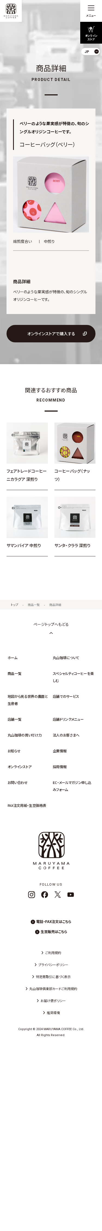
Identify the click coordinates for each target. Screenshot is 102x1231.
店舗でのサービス (66, 696)
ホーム (12, 657)
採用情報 (60, 766)
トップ (14, 605)
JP (93, 64)
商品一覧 (34, 605)
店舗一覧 (14, 719)
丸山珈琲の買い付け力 (25, 735)
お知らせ (14, 750)
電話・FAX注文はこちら (53, 921)
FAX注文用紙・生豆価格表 (27, 805)
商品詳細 (55, 605)
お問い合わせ (18, 782)
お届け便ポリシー (53, 1000)
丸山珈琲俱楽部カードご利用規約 (53, 988)
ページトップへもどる (51, 624)
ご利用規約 (53, 952)
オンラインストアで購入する (51, 333)
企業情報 (60, 750)
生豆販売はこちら (54, 931)
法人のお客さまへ (66, 735)
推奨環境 (53, 1012)
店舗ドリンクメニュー (68, 719)
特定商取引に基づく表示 (53, 976)
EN (93, 73)
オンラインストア (20, 766)
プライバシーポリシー (53, 964)
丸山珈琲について (66, 657)
